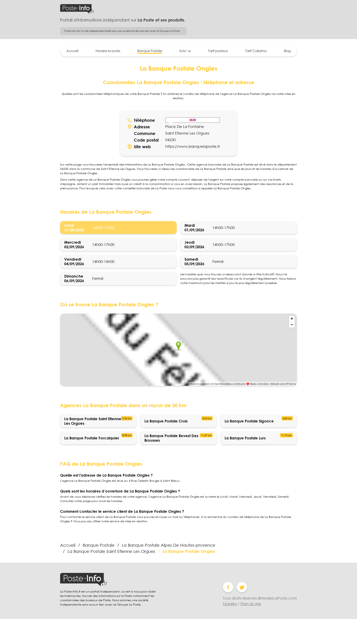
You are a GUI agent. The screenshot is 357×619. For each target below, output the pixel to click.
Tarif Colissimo (256, 51)
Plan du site (250, 603)
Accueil (72, 51)
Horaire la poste (108, 51)
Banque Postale (149, 51)
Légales (230, 603)
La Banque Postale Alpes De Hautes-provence (168, 545)
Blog (287, 51)
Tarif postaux (218, 51)
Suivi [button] (182, 51)
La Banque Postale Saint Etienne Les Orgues (111, 551)
